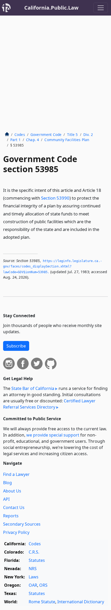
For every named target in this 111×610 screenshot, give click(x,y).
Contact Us (14, 507)
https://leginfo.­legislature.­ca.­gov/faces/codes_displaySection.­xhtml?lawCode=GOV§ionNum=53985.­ (52, 266)
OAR (33, 585)
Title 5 (72, 134)
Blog (7, 482)
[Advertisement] (55, 73)
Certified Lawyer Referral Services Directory (49, 404)
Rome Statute (42, 602)
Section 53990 (55, 198)
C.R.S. (34, 552)
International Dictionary (80, 602)
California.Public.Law (51, 7)
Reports (11, 516)
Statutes (37, 560)
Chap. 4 (32, 139)
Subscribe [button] (16, 346)
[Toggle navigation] (100, 8)
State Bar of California (32, 388)
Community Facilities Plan (66, 139)
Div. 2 (88, 134)
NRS (33, 568)
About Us (12, 491)
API (6, 499)
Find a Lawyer (16, 474)
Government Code (45, 134)
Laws (33, 577)
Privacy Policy (16, 532)
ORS (43, 585)
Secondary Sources (22, 524)
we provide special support (52, 435)
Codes (19, 134)
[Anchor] (33, 237)
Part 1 (15, 139)
